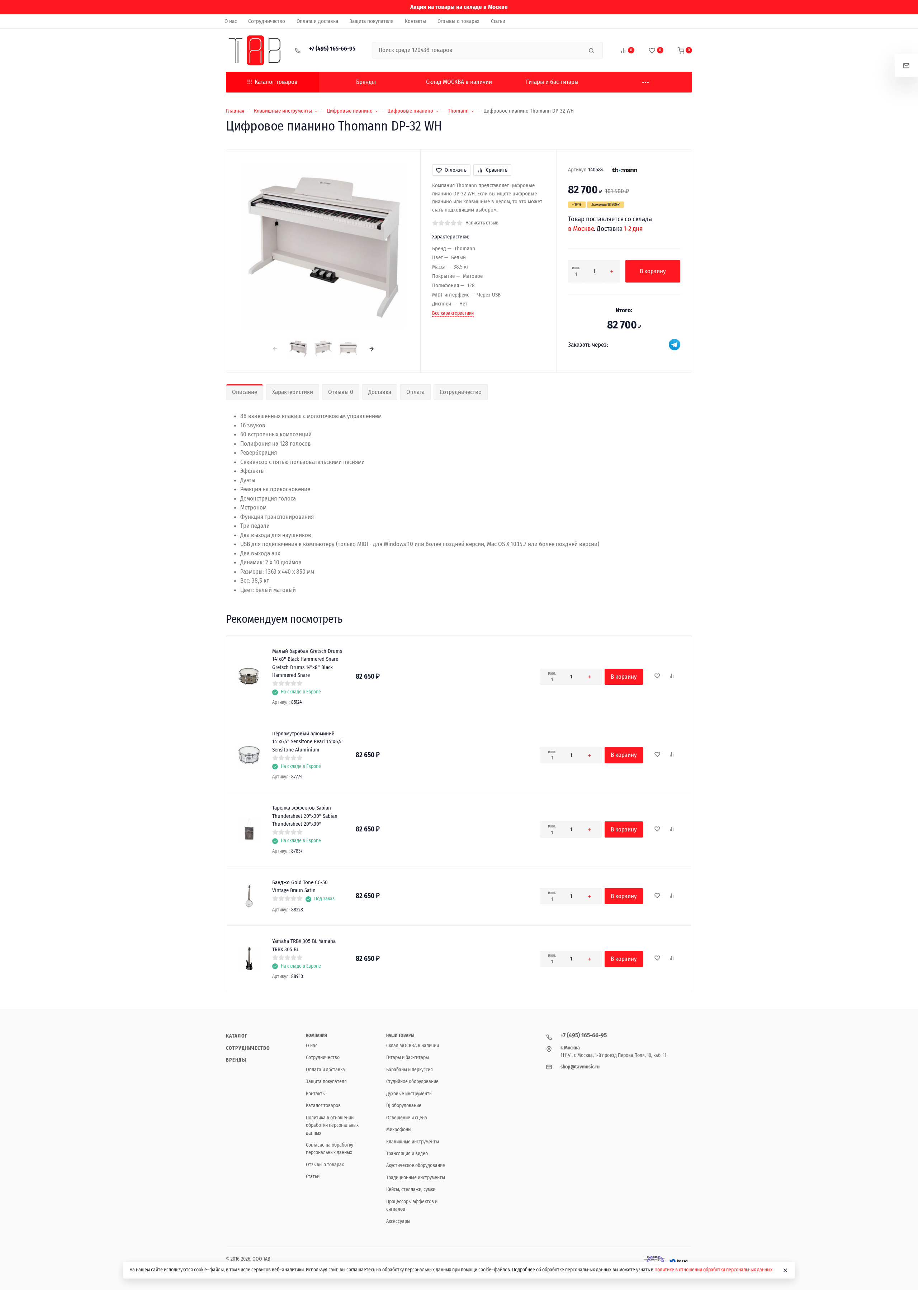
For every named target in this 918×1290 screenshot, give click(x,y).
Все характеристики (453, 313)
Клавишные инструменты (412, 1142)
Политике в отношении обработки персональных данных (713, 1270)
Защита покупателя (326, 1081)
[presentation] (274, 348)
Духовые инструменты (409, 1094)
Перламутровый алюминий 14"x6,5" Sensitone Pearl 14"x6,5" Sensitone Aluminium (308, 741)
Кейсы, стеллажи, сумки (410, 1189)
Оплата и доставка (325, 1070)
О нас (311, 1046)
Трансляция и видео (407, 1154)
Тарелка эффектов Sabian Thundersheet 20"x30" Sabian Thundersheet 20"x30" (304, 816)
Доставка (379, 392)
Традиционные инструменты (415, 1178)
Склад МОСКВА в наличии (412, 1046)
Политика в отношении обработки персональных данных (332, 1125)
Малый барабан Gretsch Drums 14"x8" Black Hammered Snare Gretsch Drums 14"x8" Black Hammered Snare (307, 663)
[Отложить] (657, 676)
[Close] (785, 1270)
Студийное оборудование (412, 1081)
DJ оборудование (403, 1105)
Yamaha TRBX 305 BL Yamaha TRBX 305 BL (304, 945)
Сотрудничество (461, 392)
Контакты (316, 1094)
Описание (244, 392)
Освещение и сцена (406, 1118)
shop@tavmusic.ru (580, 1067)
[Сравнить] (671, 676)
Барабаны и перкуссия (409, 1070)
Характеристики (292, 392)
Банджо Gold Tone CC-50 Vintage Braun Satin (300, 886)
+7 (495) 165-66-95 (332, 48)
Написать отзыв (481, 223)
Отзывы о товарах (325, 1165)
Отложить (456, 170)
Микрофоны (398, 1130)
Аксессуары (398, 1221)
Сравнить (496, 170)
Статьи (313, 1176)
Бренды (236, 1060)
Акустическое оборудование (415, 1165)
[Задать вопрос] (906, 65)
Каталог (236, 1036)
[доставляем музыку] (254, 50)
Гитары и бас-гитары (407, 1057)
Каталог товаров (276, 82)
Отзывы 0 (340, 392)
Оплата (415, 392)
